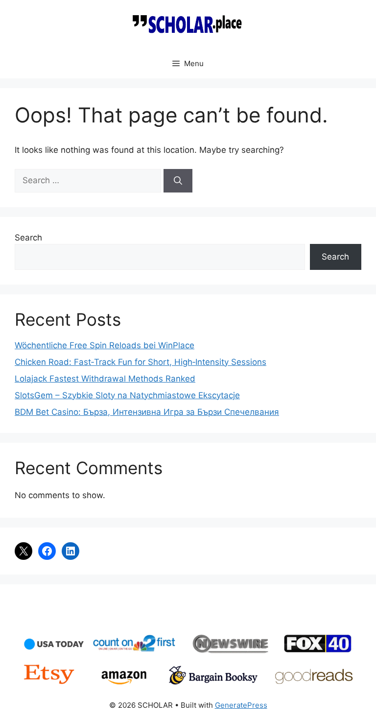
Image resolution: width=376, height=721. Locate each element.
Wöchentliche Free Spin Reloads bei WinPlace (104, 345)
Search (28, 237)
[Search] (178, 180)
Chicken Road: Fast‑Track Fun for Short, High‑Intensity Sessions (140, 362)
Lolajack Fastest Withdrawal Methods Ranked (105, 379)
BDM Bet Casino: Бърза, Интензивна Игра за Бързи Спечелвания (147, 412)
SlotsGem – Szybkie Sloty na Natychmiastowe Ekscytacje (127, 395)
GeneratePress (241, 705)
